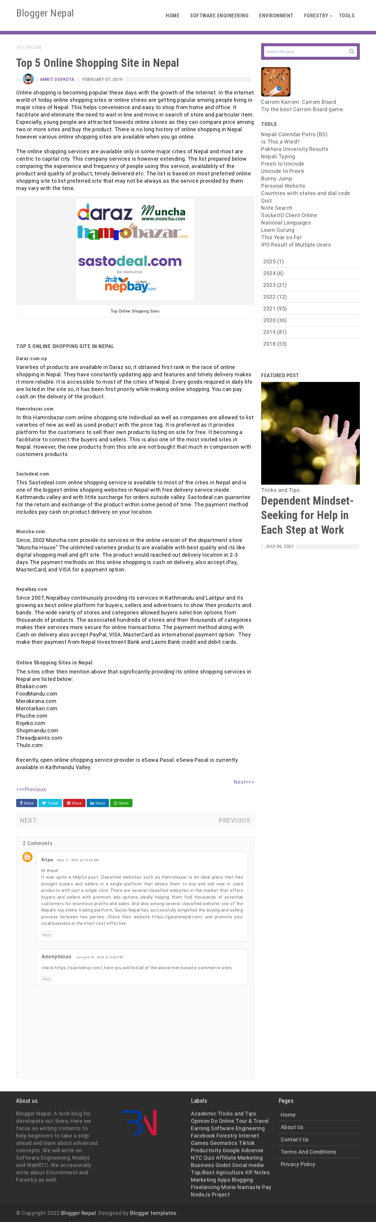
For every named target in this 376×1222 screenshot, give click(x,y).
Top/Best (202, 1172)
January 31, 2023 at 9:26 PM (99, 957)
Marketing (203, 1180)
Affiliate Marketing (239, 1158)
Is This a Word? (280, 142)
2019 (275, 332)
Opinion (200, 1121)
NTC (196, 1158)
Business (202, 1165)
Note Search (277, 208)
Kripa (47, 859)
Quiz (266, 200)
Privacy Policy (298, 1164)
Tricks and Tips (237, 1113)
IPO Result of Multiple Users (296, 245)
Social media (248, 1165)
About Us (292, 1127)
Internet (249, 1136)
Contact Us (295, 1139)
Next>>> (244, 782)
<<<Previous (31, 789)
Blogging (242, 1180)
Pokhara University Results (294, 149)
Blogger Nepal (78, 1213)
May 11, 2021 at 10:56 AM (78, 860)
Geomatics (224, 1143)
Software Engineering (219, 15)
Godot (223, 1165)
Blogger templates (153, 1213)
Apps (223, 1180)
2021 (275, 308)
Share (28, 803)
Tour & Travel (252, 1121)
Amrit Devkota (57, 79)
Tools (347, 15)
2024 (273, 273)
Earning (200, 1128)
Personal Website (283, 186)
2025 (273, 261)
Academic (203, 1113)
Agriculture (230, 1172)
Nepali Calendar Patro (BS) (294, 134)
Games (200, 1143)
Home (172, 15)
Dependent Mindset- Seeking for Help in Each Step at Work (307, 515)
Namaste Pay (254, 1187)
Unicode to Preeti (282, 171)
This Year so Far (281, 237)
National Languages (286, 223)
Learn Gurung (277, 230)
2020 (275, 320)
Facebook (203, 1136)
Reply (47, 935)
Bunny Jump (276, 178)
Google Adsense (243, 1150)
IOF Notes (257, 1172)
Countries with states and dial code (305, 193)
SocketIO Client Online (289, 215)
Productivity (206, 1150)
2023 (275, 285)
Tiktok (247, 1143)
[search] (352, 51)
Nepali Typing (278, 156)
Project (221, 1194)
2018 (275, 344)
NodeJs (200, 1194)
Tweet (52, 803)
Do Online (222, 1121)
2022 (275, 297)
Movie (228, 1187)
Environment (276, 15)
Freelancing (205, 1187)
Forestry (316, 15)
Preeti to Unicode (282, 164)
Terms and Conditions (309, 1152)
